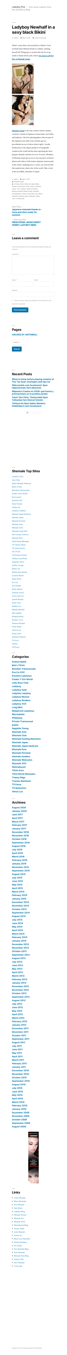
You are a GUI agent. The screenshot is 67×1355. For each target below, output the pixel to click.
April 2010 (17, 1098)
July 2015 (17, 877)
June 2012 (17, 1007)
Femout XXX (17, 500)
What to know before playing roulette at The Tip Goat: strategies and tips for (33, 380)
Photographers (17, 194)
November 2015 (20, 867)
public (15, 725)
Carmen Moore (18, 575)
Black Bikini (35, 184)
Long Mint (17, 707)
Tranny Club (18, 1259)
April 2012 (17, 1014)
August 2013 (19, 958)
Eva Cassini (16, 497)
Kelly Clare (16, 603)
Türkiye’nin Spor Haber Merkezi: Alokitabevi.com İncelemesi (29, 404)
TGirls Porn (18, 770)
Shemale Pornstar (18, 521)
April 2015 (17, 888)
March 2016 (18, 856)
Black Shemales (20, 1201)
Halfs (27, 186)
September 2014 (21, 912)
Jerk (18, 189)
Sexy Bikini (31, 194)
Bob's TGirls (18, 665)
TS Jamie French (18, 548)
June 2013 (17, 965)
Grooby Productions (18, 186)
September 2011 (20, 1039)
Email (36, 280)
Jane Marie (18, 1208)
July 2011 (17, 1046)
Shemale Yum (17, 524)
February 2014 (19, 937)
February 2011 (19, 1063)
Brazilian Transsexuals (20, 490)
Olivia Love (16, 630)
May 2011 (17, 1053)
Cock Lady (18, 1266)
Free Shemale (19, 1204)
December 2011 (20, 1028)
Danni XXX (16, 579)
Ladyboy (23, 189)
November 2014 (20, 905)
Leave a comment (40, 38)
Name (14, 280)
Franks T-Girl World (19, 493)
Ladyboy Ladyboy (19, 510)
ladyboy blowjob (32, 189)
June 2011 (17, 1049)
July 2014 (17, 919)
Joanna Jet (18, 1235)
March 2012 (18, 1018)
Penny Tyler (16, 633)
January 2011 (19, 1067)
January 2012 (19, 1025)
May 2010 (17, 1095)
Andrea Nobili (19, 661)
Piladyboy (17, 718)
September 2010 (21, 1081)
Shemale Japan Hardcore (21, 514)
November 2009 (20, 1116)
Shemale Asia (19, 732)
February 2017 (19, 825)
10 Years (17, 184)
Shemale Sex (19, 1218)
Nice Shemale (19, 1262)
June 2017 (17, 814)
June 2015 (17, 881)
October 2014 (19, 909)
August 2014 (19, 916)
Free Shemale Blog (21, 1249)
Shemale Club (19, 735)
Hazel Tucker (17, 504)
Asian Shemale (19, 1198)
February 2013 (19, 979)
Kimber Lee (16, 606)
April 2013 (17, 972)
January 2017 (19, 828)
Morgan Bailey (18, 616)
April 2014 (17, 930)
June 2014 (17, 923)
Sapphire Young (20, 728)
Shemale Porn (17, 538)
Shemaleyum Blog (21, 1225)
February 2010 (19, 1105)
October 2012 (19, 993)
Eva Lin (15, 582)
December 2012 (20, 986)
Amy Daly (16, 480)
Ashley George (18, 565)
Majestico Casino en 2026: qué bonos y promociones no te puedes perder (33, 392)
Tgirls (38, 196)
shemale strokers (21, 756)
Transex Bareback (21, 781)
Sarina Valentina (20, 1242)
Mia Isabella (17, 613)
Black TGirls (17, 487)
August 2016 (19, 846)
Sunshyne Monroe (19, 637)
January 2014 (19, 940)
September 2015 (21, 870)
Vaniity (15, 644)
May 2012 (17, 1011)
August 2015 (19, 874)
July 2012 (17, 1004)
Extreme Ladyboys (22, 675)
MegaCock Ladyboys (23, 711)
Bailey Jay (16, 568)
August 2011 (18, 1042)
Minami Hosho (28, 191)
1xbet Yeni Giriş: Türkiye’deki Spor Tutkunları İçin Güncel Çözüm (30, 398)
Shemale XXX (17, 528)
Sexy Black (39, 194)
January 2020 (19, 811)
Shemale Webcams (22, 760)
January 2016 (19, 863)
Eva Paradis (16, 586)
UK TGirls (16, 551)
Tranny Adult (19, 1228)
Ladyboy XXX (17, 476)
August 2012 (19, 1000)
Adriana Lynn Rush (19, 558)
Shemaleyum (19, 767)
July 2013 (17, 961)
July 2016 (17, 849)
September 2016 (21, 842)
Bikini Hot (28, 184)
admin (16, 38)
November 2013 (20, 947)
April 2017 (17, 818)
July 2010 (17, 1088)
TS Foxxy (15, 647)
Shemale (15, 196)
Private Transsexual (22, 721)
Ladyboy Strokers (21, 700)
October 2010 (19, 1077)
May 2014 (17, 926)
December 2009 (20, 1112)
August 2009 (19, 1126)
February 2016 (19, 860)
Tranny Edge (18, 777)
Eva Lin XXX (18, 672)
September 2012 (21, 997)
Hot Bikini (38, 186)
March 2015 (18, 891)
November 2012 (20, 990)
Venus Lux (17, 791)
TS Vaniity (18, 1245)
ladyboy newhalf (17, 191)
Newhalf (36, 191)
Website (14, 290)
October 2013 (19, 951)
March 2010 (18, 1102)
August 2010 (19, 1084)
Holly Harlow (17, 589)
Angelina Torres (18, 562)
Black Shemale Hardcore (21, 483)
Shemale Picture (20, 1215)
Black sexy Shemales (22, 1239)
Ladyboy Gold (19, 690)
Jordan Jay (16, 507)
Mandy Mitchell (18, 609)
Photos (24, 194)
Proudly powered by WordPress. (31, 1348)
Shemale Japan (19, 181)
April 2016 (17, 853)
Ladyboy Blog (19, 1211)
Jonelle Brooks (17, 599)
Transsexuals (20, 198)
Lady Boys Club (20, 682)
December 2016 (20, 832)
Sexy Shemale (19, 1252)
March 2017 (18, 821)
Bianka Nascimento (19, 572)
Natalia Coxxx (17, 620)
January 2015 (19, 898)
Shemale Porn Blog (21, 1256)
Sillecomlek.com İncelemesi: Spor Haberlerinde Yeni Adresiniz (30, 386)
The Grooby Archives (20, 534)
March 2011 (18, 1060)
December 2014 (20, 902)
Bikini (22, 184)
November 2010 (20, 1074)
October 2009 (19, 1119)
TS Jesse (15, 640)
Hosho (32, 186)
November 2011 (20, 1032)
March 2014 (18, 933)
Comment (15, 254)
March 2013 (18, 976)
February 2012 (19, 1021)
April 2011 (17, 1056)
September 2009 (21, 1123)
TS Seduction (19, 788)
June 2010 (17, 1091)
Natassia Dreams (18, 623)
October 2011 (19, 1035)
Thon (13, 198)
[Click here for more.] (33, 1183)
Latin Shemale (19, 1232)
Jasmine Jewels (18, 592)
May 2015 (17, 884)
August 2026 (19, 807)
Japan (14, 189)
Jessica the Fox (18, 596)
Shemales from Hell (19, 531)
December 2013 (20, 944)
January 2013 (19, 983)
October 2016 (19, 839)
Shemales (32, 196)
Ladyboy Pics (18, 7)
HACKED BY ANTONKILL (25, 334)
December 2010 (20, 1070)
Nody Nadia (16, 626)
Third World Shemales (20, 541)
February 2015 (19, 895)
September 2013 (21, 955)
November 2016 (20, 835)
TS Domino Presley (19, 555)
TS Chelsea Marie (19, 545)
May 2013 (17, 968)
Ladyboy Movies (20, 697)
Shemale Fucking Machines (26, 739)
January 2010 (19, 1109)
